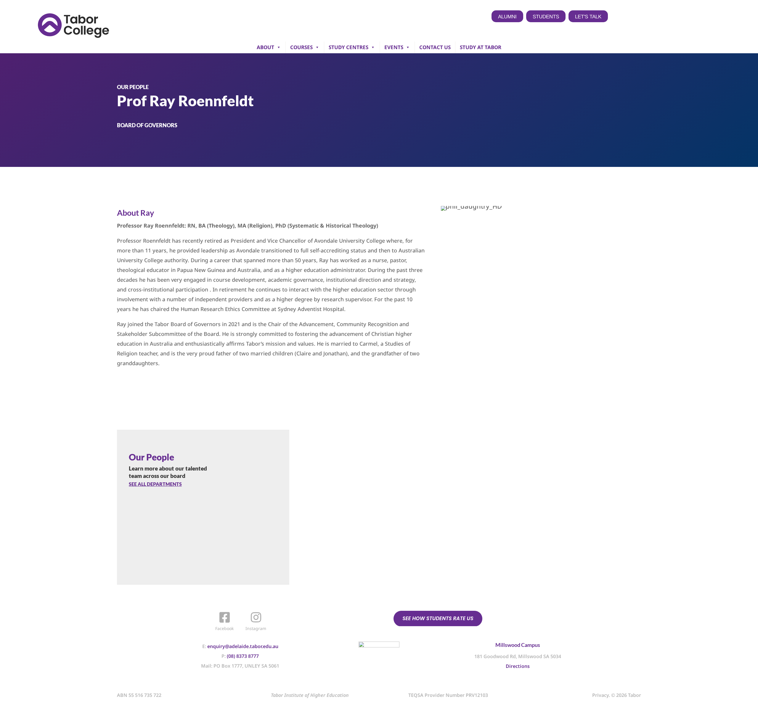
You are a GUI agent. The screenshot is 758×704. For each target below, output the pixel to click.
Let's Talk (588, 17)
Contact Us (435, 47)
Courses (301, 47)
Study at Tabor (480, 47)
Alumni (507, 17)
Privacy (600, 695)
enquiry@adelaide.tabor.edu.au (242, 646)
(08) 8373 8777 (243, 656)
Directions (518, 666)
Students (546, 17)
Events (393, 47)
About (265, 47)
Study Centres (348, 47)
